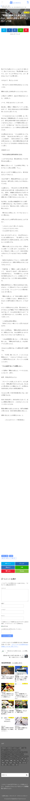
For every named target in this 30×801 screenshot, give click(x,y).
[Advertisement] (15, 50)
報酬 (11, 760)
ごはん (24, 747)
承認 (7, 762)
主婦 (22, 758)
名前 (2, 603)
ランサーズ (17, 758)
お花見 (20, 747)
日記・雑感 (5, 555)
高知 (17, 764)
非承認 (13, 764)
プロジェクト (13, 756)
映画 (14, 762)
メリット (4, 758)
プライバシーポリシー (16, 786)
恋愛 (12, 555)
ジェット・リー (5, 754)
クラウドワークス (15, 752)
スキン (11, 754)
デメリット (20, 754)
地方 (3, 760)
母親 (20, 762)
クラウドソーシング (6, 752)
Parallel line (14, 798)
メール (3, 609)
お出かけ (15, 747)
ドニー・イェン (5, 756)
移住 (6, 764)
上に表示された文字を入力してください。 (12, 629)
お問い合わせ (5, 795)
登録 (3, 764)
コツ (22, 752)
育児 (9, 764)
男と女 (9, 558)
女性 (18, 760)
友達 (25, 758)
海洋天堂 (24, 762)
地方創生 (7, 760)
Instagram (4, 747)
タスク (15, 754)
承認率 (10, 762)
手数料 (3, 762)
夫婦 (14, 760)
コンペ (25, 752)
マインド (26, 756)
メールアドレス (10, 758)
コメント (3, 588)
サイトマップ (13, 795)
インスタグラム (9, 750)
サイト (3, 615)
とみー (3, 750)
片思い (14, 558)
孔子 (21, 760)
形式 (24, 760)
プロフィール (20, 756)
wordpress (9, 747)
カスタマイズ (17, 750)
